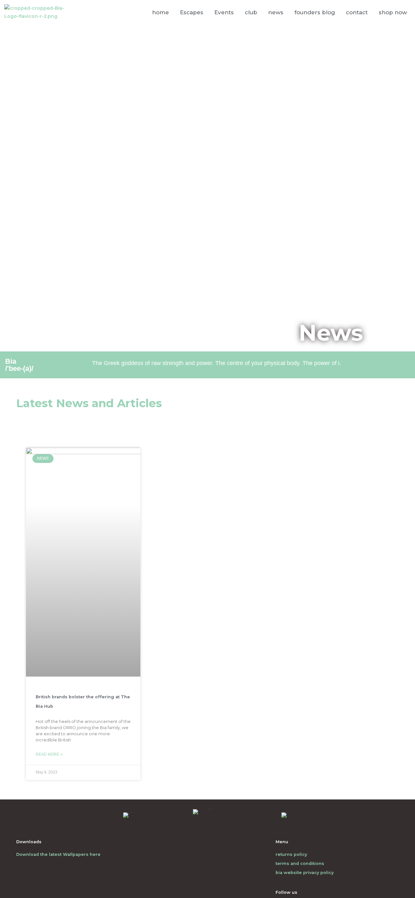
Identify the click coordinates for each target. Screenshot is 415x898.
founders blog (314, 12)
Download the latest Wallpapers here (58, 854)
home (160, 12)
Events (224, 12)
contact (357, 12)
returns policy (291, 854)
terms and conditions (300, 863)
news (275, 12)
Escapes (191, 12)
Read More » (49, 754)
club (251, 12)
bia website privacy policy (305, 872)
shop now (393, 12)
